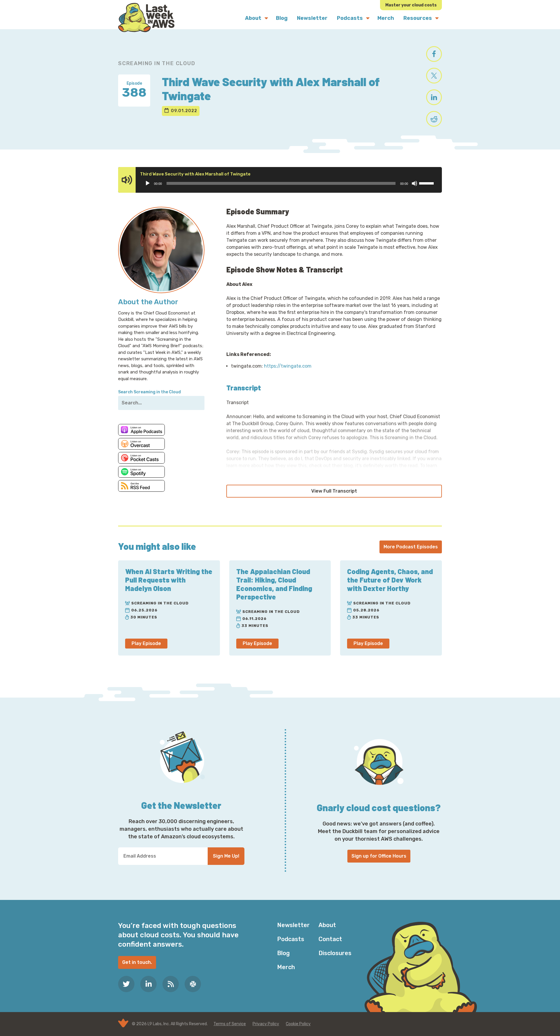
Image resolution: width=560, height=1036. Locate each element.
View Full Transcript (334, 491)
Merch (286, 967)
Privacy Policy (266, 1023)
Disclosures (334, 953)
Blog (283, 953)
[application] (289, 183)
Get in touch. (137, 962)
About (327, 925)
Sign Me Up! (226, 856)
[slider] (427, 183)
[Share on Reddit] (434, 119)
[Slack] (193, 984)
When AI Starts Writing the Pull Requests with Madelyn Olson (168, 579)
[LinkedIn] (148, 984)
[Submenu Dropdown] (266, 18)
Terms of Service (230, 1023)
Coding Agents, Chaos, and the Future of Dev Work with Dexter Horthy (390, 579)
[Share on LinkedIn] (434, 97)
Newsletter (293, 925)
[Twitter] (126, 984)
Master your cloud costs (411, 5)
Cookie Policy (298, 1023)
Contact (330, 939)
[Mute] (414, 183)
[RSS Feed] (170, 984)
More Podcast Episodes (411, 547)
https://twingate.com (288, 366)
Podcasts (290, 939)
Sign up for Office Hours (378, 856)
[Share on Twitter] (434, 76)
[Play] (147, 183)
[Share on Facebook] (434, 54)
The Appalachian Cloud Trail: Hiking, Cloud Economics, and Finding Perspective (274, 584)
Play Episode (146, 643)
